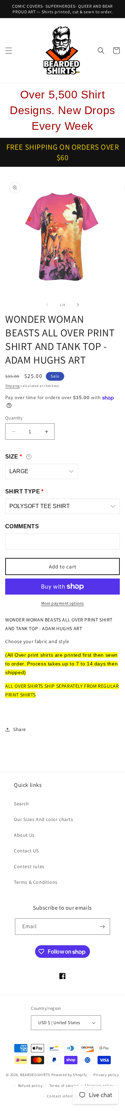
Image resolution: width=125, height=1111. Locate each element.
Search (21, 803)
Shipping (12, 385)
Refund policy (30, 1085)
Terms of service (63, 1085)
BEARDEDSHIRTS (35, 1074)
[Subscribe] (102, 926)
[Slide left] (47, 304)
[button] (8, 50)
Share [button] (19, 729)
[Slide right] (77, 304)
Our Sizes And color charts (43, 819)
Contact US (26, 851)
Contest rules (29, 866)
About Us (24, 835)
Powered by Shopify (69, 1074)
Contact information (65, 1096)
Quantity (14, 418)
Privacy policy (106, 1074)
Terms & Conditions (36, 882)
